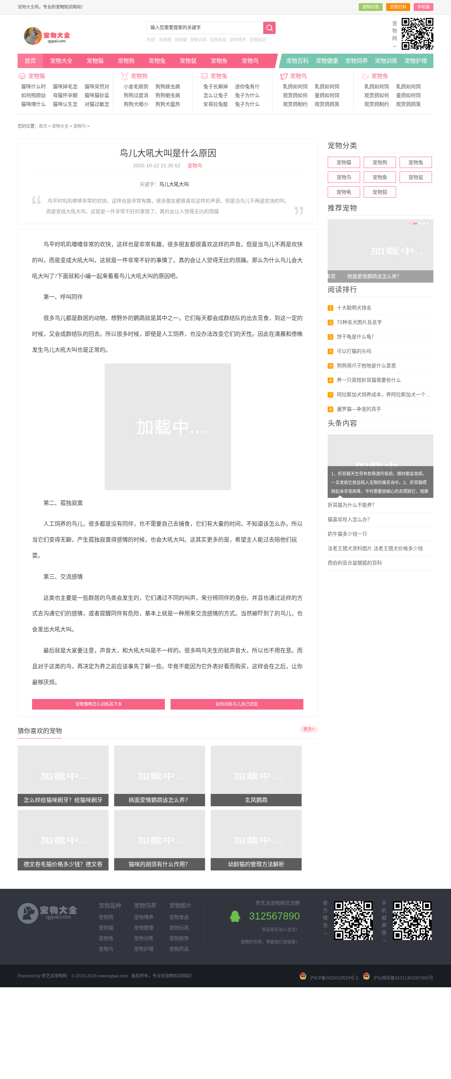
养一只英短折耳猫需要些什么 (369, 380)
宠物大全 (61, 61)
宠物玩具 (179, 927)
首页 (30, 61)
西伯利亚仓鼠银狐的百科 (355, 563)
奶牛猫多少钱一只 (347, 534)
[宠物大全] (49, 45)
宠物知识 (257, 39)
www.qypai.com (113, 975)
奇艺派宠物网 (54, 975)
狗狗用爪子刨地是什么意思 (366, 365)
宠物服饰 (179, 938)
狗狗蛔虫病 (167, 95)
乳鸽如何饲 (295, 86)
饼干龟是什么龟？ (356, 336)
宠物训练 (198, 39)
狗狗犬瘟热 (167, 104)
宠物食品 (179, 917)
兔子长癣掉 (215, 86)
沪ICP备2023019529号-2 (334, 978)
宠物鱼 (219, 61)
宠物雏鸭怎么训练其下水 (98, 704)
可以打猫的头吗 (354, 351)
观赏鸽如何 (295, 95)
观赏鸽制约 (295, 104)
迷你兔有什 (247, 86)
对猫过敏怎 (97, 104)
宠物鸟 (250, 61)
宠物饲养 (356, 61)
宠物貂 (379, 192)
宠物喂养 (237, 39)
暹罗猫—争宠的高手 (359, 409)
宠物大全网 (28, 7)
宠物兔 (157, 61)
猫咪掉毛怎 (65, 86)
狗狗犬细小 (136, 104)
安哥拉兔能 (215, 104)
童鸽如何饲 (327, 95)
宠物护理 (415, 61)
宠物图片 (180, 906)
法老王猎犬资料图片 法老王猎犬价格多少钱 (375, 548)
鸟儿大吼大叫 (174, 184)
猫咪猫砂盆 (97, 95)
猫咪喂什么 (33, 104)
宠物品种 (110, 906)
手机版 (423, 7)
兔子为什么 (247, 95)
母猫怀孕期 (65, 95)
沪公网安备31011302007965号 (403, 978)
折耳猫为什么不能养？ (352, 505)
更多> (308, 729)
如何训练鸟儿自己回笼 (237, 704)
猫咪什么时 (33, 86)
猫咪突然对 (97, 86)
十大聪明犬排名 (354, 308)
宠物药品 (179, 949)
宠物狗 (165, 39)
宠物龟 (343, 192)
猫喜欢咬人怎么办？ (350, 519)
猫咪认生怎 (65, 104)
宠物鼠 (188, 61)
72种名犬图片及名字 (359, 322)
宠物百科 (398, 7)
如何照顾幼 (33, 95)
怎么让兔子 (215, 95)
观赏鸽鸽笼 (327, 104)
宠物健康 (327, 61)
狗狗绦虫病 (167, 86)
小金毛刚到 (136, 86)
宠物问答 (370, 7)
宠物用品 (218, 39)
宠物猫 (180, 39)
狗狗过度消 (136, 95)
